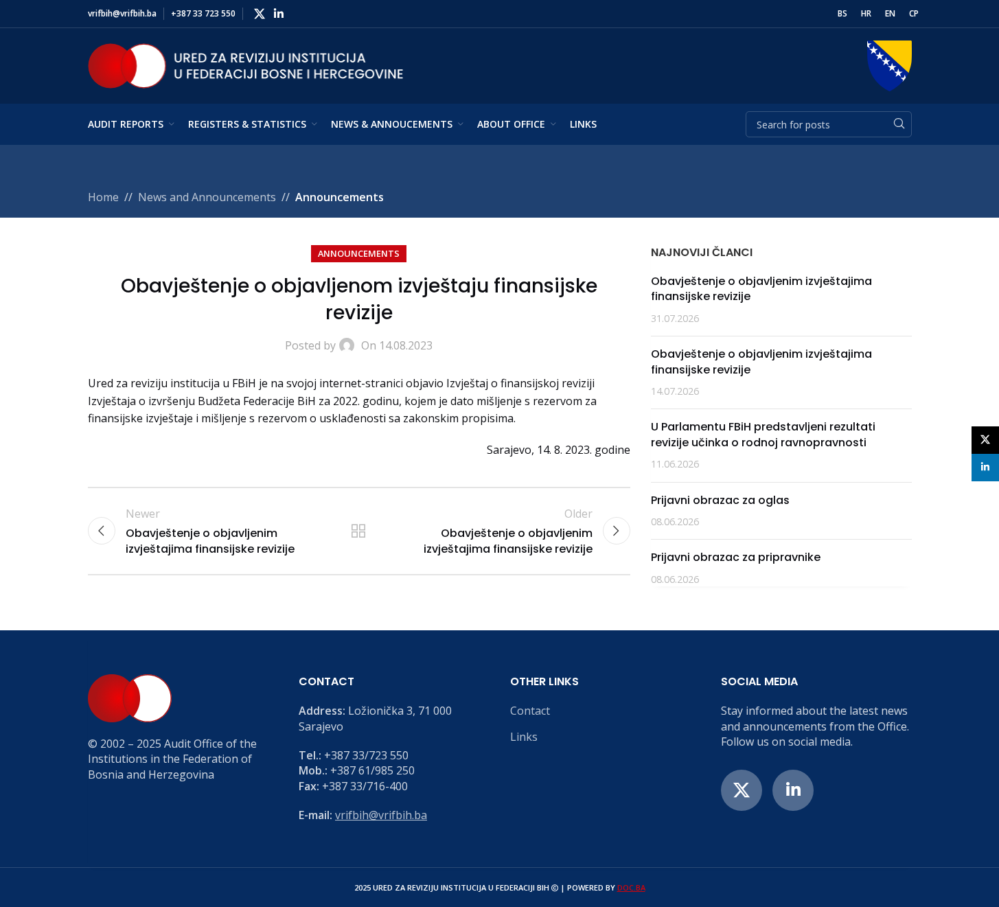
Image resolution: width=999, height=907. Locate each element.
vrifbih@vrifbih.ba (381, 815)
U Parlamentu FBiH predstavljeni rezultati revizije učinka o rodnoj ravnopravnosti (763, 434)
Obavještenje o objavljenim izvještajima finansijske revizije (761, 288)
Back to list (358, 530)
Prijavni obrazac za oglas (720, 500)
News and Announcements (207, 197)
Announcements (339, 197)
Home (103, 197)
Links (524, 736)
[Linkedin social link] (279, 13)
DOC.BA (631, 887)
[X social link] (260, 13)
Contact (530, 710)
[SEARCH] (899, 124)
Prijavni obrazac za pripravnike (735, 557)
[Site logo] (246, 64)
